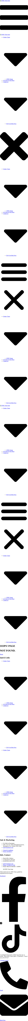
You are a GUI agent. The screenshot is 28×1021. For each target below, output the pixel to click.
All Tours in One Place (8, 212)
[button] (14, 286)
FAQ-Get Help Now (11, 255)
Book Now (3, 1020)
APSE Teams (9, 211)
